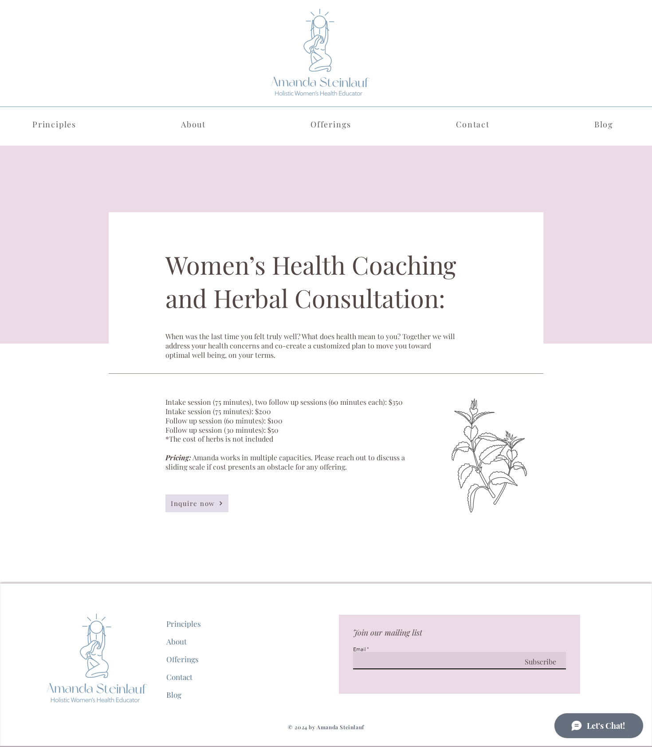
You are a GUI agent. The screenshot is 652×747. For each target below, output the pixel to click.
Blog (173, 695)
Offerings (182, 659)
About (176, 641)
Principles (183, 623)
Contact (179, 677)
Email (359, 649)
